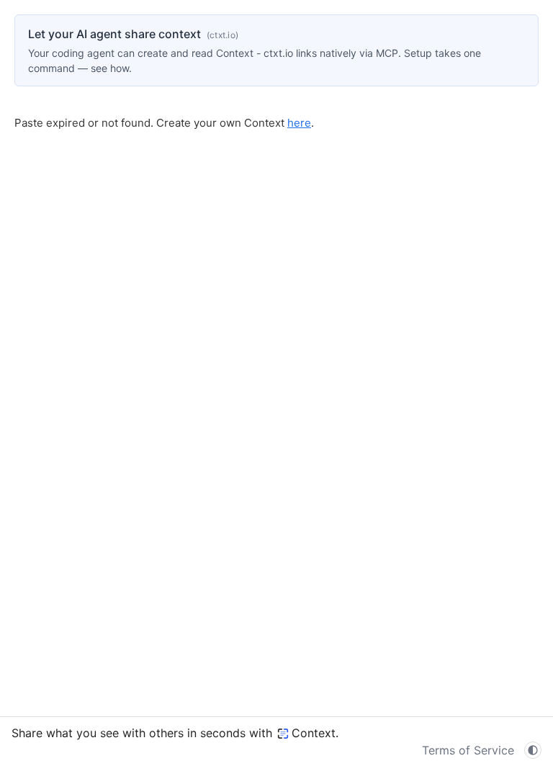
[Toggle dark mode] (532, 750)
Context (314, 733)
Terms (468, 750)
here (299, 123)
